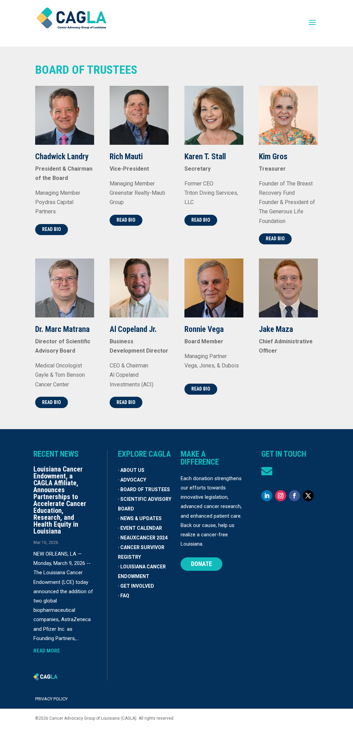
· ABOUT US (131, 470)
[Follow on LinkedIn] (266, 495)
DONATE (201, 563)
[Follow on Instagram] (280, 495)
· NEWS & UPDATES (140, 518)
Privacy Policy (51, 698)
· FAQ (123, 595)
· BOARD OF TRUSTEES (144, 489)
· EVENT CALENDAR (140, 528)
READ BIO (51, 229)
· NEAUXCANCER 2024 (143, 537)
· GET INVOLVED (136, 586)
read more (46, 651)
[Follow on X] (308, 495)
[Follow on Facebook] (294, 495)
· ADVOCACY (132, 480)
